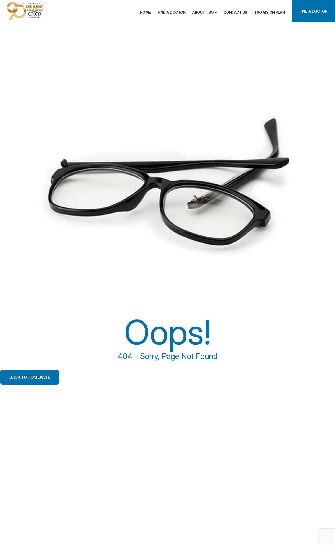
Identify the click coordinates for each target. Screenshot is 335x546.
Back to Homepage (29, 377)
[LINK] (6, 4)
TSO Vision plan (269, 12)
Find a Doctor (313, 11)
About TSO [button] (203, 12)
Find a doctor (172, 12)
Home (145, 12)
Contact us (235, 12)
